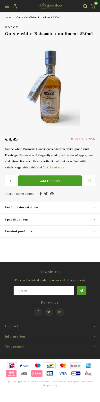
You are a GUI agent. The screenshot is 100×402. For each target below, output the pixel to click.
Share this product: (20, 194)
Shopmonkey (50, 385)
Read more (57, 167)
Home (8, 17)
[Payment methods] (12, 365)
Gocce (11, 27)
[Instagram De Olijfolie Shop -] (60, 312)
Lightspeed (73, 381)
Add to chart (50, 181)
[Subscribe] (81, 290)
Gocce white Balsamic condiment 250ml (38, 17)
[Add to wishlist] (89, 180)
